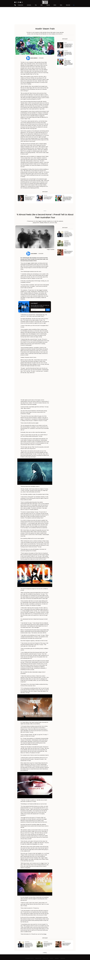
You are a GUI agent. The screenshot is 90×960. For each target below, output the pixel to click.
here (45, 934)
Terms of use (45, 958)
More (61, 5)
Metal (55, 5)
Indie (41, 5)
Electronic (68, 5)
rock (45, 210)
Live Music (29, 5)
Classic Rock (20, 5)
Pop (36, 5)
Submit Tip (63, 958)
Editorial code (38, 958)
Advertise (57, 958)
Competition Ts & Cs (29, 958)
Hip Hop (48, 5)
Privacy (51, 958)
